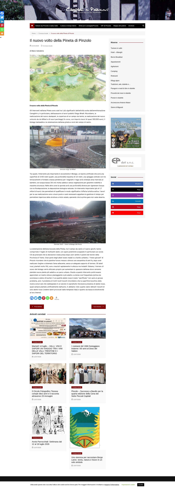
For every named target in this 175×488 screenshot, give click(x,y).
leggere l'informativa (112, 484)
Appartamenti (115, 62)
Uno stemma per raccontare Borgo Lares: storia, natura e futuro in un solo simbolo (87, 459)
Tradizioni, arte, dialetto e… (120, 84)
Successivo (97, 307)
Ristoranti (114, 76)
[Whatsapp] (47, 298)
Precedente (38, 307)
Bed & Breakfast (116, 57)
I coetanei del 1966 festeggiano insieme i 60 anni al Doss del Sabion (85, 348)
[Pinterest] (43, 298)
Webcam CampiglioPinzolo (88, 26)
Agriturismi (114, 66)
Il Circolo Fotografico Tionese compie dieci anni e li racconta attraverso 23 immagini (45, 393)
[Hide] (1, 37)
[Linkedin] (39, 298)
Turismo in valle (116, 48)
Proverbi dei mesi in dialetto (121, 93)
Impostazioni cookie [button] (128, 484)
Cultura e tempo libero (68, 26)
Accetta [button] (140, 484)
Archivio (131, 26)
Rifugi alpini (115, 81)
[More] (51, 298)
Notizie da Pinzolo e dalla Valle (46, 26)
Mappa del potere (119, 26)
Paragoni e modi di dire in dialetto (123, 88)
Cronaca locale (47, 46)
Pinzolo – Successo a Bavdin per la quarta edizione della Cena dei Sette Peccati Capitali (87, 393)
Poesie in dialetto (117, 98)
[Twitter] (35, 298)
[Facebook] (32, 298)
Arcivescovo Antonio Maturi (120, 102)
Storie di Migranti (117, 107)
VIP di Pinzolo (106, 26)
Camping (114, 71)
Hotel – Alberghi (116, 52)
